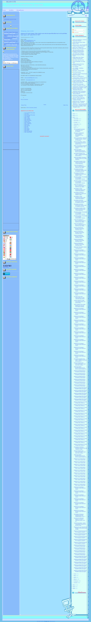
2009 (74, 588)
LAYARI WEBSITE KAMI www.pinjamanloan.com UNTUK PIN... (79, 301)
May (75, 575)
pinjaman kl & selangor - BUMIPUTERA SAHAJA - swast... (80, 251)
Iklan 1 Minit (26, 117)
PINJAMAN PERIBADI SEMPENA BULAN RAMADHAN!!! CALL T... (80, 515)
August (75, 125)
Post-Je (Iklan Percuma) (29, 115)
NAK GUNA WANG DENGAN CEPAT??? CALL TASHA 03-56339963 (80, 139)
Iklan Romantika (27, 120)
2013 (74, 115)
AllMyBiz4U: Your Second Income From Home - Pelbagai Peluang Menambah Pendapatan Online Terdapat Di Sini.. (80, 105)
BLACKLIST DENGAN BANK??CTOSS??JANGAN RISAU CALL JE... (79, 520)
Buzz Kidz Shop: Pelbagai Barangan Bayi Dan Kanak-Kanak (78, 54)
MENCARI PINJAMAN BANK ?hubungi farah (80, 248)
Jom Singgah (75, 66)
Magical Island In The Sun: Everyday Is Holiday (78, 65)
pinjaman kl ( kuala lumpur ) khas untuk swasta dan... (80, 459)
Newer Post (23, 105)
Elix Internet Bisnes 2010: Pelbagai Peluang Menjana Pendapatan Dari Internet (78, 51)
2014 (74, 113)
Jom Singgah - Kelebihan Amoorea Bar (78, 69)
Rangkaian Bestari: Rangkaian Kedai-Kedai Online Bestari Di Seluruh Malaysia (79, 92)
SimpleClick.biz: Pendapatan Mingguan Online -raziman (79, 102)
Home (45, 104)
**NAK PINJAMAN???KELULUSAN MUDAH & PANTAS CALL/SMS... (80, 166)
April (75, 577)
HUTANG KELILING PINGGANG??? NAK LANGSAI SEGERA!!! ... (80, 297)
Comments (76, 32)
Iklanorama (26, 124)
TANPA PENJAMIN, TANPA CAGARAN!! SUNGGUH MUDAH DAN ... (80, 143)
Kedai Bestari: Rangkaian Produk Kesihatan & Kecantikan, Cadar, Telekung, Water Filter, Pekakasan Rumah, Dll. (80, 88)
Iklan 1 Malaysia (27, 123)
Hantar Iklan (27, 121)
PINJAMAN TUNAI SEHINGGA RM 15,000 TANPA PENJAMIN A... (79, 189)
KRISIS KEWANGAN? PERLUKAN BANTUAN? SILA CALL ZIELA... (80, 364)
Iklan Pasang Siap (28, 131)
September (76, 124)
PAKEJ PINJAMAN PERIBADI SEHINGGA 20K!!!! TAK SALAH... (80, 146)
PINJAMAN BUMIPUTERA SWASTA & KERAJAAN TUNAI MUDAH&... (79, 162)
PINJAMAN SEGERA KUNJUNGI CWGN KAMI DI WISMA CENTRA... (80, 170)
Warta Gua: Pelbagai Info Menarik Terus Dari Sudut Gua (79, 48)
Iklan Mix (26, 126)
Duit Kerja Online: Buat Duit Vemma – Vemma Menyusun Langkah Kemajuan (79, 98)
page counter (6, 267)
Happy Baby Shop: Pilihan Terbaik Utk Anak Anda (78, 58)
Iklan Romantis (27, 122)
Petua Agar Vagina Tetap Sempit (11, 32)
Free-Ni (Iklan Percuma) (29, 112)
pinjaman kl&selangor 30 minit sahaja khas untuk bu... (80, 402)
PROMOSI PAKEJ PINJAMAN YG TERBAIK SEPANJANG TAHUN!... (80, 178)
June (75, 573)
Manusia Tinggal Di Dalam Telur (11, 41)
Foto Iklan (26, 113)
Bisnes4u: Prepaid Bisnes (78, 76)
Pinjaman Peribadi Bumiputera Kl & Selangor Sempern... (80, 531)
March (75, 579)
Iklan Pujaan (27, 128)
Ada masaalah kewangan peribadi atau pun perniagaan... (79, 130)
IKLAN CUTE (11, 2)
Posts (75, 30)
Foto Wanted (27, 116)
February (76, 580)
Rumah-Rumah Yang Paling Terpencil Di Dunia (10, 38)
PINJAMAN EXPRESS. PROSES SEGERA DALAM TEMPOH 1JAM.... (80, 448)
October (75, 122)
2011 (74, 584)
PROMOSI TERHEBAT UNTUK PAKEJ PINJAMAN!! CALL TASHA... (79, 135)
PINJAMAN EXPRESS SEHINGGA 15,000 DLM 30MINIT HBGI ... (80, 174)
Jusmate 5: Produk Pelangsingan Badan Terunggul (80, 74)
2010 (74, 586)
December (76, 118)
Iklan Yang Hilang (28, 132)
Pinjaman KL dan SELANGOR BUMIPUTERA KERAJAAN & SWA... (80, 528)
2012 (74, 117)
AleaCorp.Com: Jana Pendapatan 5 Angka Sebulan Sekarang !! (80, 45)
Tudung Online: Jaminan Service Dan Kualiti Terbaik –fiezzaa (80, 78)
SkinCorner (52, 621)
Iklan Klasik (26, 129)
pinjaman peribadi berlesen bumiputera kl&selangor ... (80, 371)
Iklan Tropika (27, 118)
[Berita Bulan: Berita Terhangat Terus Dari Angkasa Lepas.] (11, 26)
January (75, 582)
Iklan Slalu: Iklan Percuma (78, 59)
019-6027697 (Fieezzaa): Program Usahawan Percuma (79, 85)
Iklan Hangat (27, 125)
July (75, 127)
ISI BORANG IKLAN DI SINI (10, 19)
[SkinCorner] (79, 593)
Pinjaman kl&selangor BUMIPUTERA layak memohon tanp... (79, 228)
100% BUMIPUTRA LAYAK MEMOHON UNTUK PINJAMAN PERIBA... (79, 305)
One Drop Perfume (77, 72)
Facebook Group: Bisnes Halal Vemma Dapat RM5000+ (79, 95)
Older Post (65, 105)
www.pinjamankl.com (29, 41)
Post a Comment (24, 99)
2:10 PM (31, 37)
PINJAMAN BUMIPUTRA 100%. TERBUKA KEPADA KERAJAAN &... (80, 154)
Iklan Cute (26, 127)
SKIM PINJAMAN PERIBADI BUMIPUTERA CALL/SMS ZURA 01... (80, 158)
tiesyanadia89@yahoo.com (29, 40)
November (76, 120)
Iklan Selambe (27, 119)
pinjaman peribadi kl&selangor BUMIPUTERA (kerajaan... (80, 388)
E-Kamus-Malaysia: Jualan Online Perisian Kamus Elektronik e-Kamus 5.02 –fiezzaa (80, 81)
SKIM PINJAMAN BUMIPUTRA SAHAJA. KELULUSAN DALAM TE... (80, 150)
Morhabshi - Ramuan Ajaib (78, 70)
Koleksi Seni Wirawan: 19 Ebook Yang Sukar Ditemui (80, 40)
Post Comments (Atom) (32, 107)
